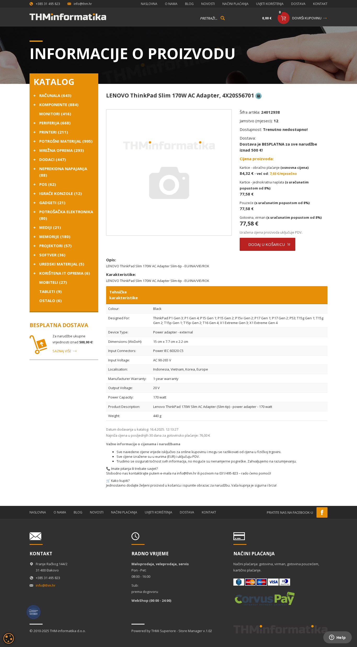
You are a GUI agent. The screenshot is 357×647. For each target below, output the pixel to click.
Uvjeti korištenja (270, 4)
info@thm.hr (83, 4)
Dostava (298, 4)
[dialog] (9, 638)
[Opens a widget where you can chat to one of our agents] (337, 637)
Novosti (208, 4)
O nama (171, 4)
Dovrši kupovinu (306, 18)
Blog (189, 4)
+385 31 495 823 (48, 4)
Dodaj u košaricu (266, 244)
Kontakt (320, 4)
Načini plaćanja (235, 4)
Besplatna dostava (59, 325)
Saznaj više (62, 351)
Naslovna (149, 4)
